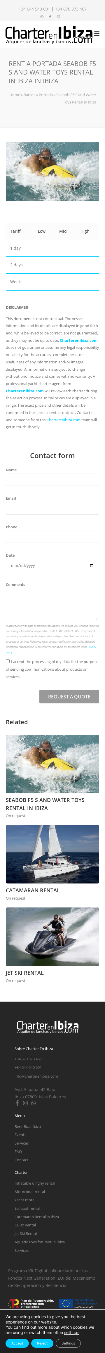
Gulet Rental (25, 1225)
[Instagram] (25, 1103)
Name (11, 469)
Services (22, 1143)
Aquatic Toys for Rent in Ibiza (40, 1242)
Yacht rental (25, 1199)
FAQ (18, 1151)
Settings (68, 1343)
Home (14, 94)
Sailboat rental (27, 1208)
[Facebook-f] (17, 1103)
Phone (11, 526)
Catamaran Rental (33, 890)
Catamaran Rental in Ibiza (37, 1216)
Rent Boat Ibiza (28, 1126)
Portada (46, 94)
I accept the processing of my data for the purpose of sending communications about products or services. (52, 669)
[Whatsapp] (33, 1103)
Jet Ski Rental (25, 972)
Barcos (29, 94)
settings (71, 1332)
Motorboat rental (30, 1191)
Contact (21, 1159)
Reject (42, 1343)
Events (20, 1134)
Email (11, 498)
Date (10, 555)
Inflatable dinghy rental (35, 1183)
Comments (15, 584)
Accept (17, 1343)
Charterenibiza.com (79, 340)
